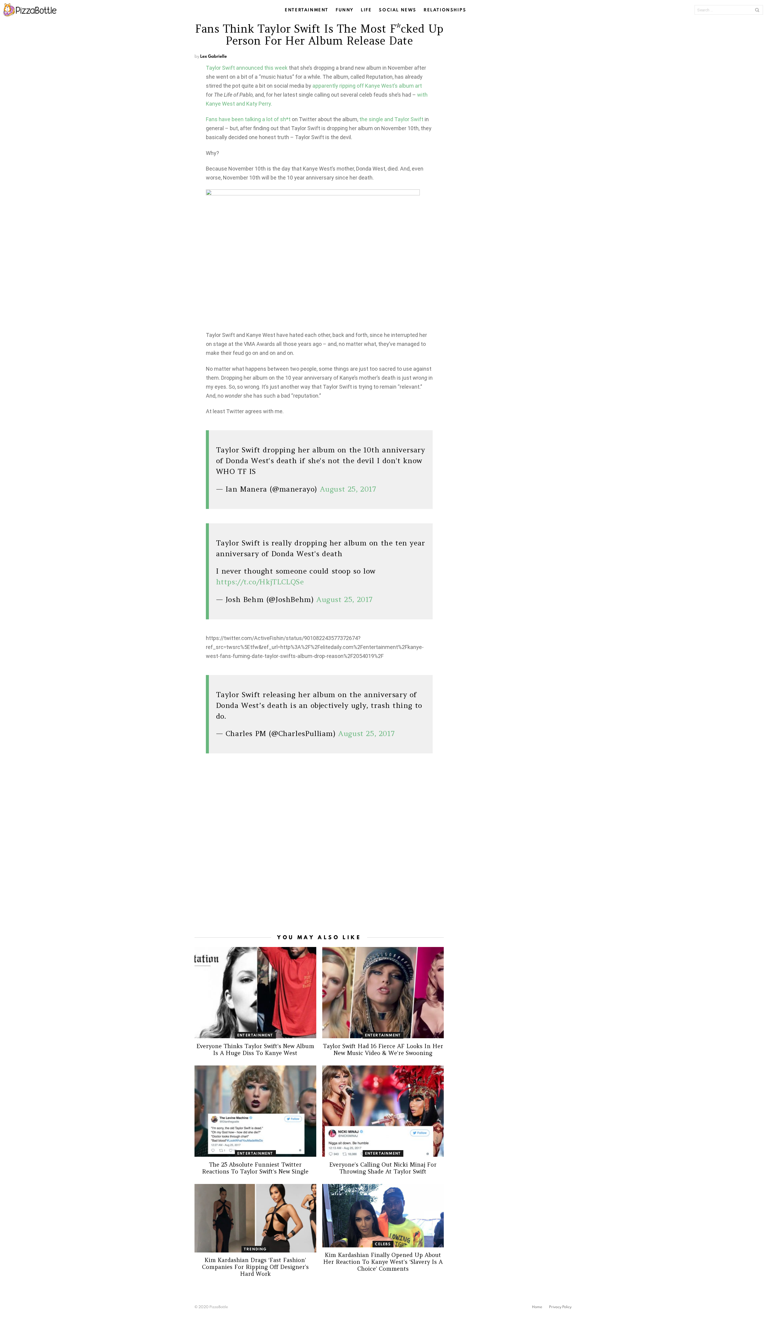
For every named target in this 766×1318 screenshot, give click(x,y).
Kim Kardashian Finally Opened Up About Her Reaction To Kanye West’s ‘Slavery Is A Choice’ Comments (383, 1261)
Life (366, 10)
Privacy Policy (560, 1307)
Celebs (383, 1243)
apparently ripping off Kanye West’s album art (367, 86)
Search (757, 10)
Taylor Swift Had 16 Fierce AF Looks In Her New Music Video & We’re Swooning (383, 1049)
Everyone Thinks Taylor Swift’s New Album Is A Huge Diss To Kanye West (255, 1049)
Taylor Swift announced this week (247, 68)
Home (537, 1307)
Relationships (445, 10)
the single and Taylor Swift (391, 119)
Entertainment (307, 10)
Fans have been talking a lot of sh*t (248, 119)
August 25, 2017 (348, 489)
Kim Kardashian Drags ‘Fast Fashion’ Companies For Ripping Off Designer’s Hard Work (255, 1266)
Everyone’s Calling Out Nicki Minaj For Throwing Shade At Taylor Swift (383, 1168)
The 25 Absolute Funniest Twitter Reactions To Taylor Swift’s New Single (255, 1168)
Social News (398, 10)
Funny (345, 10)
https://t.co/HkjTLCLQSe (260, 581)
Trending (255, 1249)
